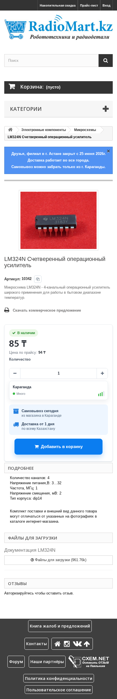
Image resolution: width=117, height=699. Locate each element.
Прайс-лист (89, 5)
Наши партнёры (47, 661)
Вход (106, 5)
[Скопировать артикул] (37, 279)
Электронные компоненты (43, 130)
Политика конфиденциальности (58, 678)
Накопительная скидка (58, 5)
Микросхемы (85, 130)
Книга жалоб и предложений (60, 626)
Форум (16, 661)
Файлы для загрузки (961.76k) (60, 560)
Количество (20, 359)
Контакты (36, 643)
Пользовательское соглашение (58, 689)
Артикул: (12, 279)
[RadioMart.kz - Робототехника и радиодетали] (58, 27)
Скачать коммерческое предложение (47, 310)
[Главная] (58, 643)
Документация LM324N (29, 550)
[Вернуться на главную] (10, 130)
